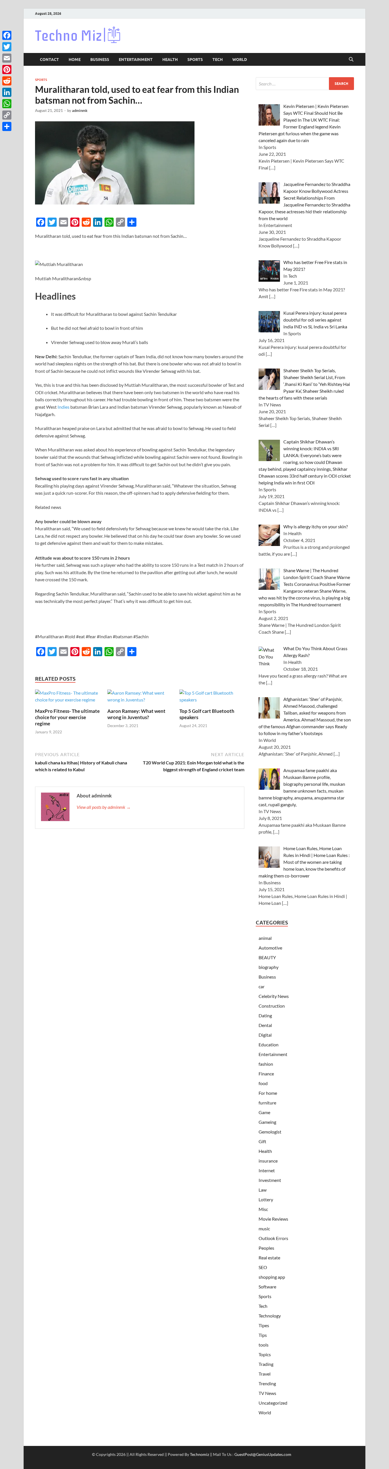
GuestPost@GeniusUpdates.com (262, 1454)
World (239, 59)
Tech (217, 59)
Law (263, 1189)
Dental (265, 1025)
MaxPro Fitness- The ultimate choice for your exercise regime (67, 717)
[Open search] (351, 59)
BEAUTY (267, 957)
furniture (267, 1102)
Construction (272, 1005)
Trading (266, 1364)
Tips (263, 1335)
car (262, 986)
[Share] (7, 126)
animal (265, 938)
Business (99, 59)
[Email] (7, 58)
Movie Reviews (273, 1219)
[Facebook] (7, 35)
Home (75, 59)
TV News (267, 1393)
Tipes (264, 1325)
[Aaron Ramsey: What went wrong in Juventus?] (139, 698)
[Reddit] (7, 81)
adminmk (79, 110)
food (263, 1083)
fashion (266, 1064)
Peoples (266, 1248)
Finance (266, 1073)
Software (267, 1286)
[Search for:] (305, 83)
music (264, 1228)
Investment (270, 1180)
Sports (195, 59)
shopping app (272, 1277)
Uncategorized (273, 1402)
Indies (63, 407)
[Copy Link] (7, 115)
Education (269, 1044)
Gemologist (270, 1131)
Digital (265, 1035)
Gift (262, 1141)
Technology (270, 1315)
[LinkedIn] (7, 92)
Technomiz (199, 1454)
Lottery (266, 1199)
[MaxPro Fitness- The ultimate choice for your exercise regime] (67, 698)
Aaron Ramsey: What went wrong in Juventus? (136, 714)
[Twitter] (7, 46)
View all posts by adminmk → (104, 807)
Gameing (267, 1122)
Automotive (270, 947)
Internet (267, 1170)
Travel (265, 1373)
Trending (267, 1383)
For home (268, 1093)
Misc (263, 1209)
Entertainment (136, 59)
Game (264, 1112)
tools (264, 1344)
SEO (263, 1267)
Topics (265, 1354)
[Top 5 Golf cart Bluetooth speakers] (211, 698)
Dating (265, 1015)
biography (269, 967)
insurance (268, 1160)
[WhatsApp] (7, 103)
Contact (49, 59)
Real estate (269, 1257)
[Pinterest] (7, 69)
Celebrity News (274, 996)
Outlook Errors (273, 1238)
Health (170, 59)
